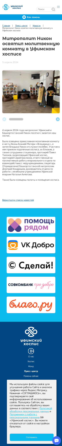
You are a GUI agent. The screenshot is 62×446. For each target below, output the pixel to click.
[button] (58, 119)
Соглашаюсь (31, 437)
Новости (37, 25)
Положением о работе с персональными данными (25, 416)
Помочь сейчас (31, 376)
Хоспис (31, 361)
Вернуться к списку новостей (18, 200)
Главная (6, 25)
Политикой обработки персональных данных (31, 410)
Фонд (31, 366)
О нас (31, 356)
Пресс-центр (21, 25)
